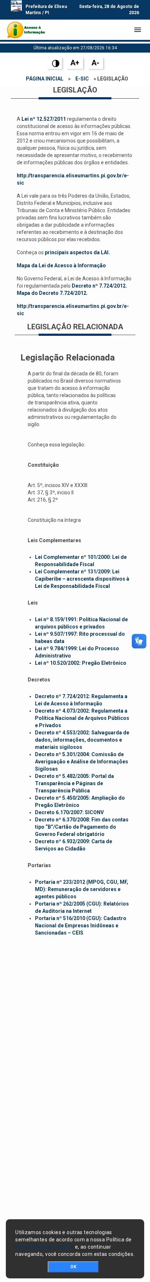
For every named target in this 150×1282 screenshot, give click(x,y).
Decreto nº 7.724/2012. (99, 286)
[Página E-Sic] (26, 29)
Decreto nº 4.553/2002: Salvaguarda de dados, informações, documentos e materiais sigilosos (82, 740)
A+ (74, 62)
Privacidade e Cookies (44, 1247)
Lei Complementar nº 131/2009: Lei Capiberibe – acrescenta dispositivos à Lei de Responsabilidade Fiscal (82, 579)
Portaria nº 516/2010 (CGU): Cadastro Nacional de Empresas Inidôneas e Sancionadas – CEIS (80, 925)
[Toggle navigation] (137, 29)
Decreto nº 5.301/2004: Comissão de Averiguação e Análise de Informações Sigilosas (81, 761)
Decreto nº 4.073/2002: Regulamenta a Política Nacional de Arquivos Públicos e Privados (82, 718)
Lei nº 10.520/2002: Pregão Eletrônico (80, 663)
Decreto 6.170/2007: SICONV (69, 812)
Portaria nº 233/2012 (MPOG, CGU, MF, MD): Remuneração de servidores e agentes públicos (81, 889)
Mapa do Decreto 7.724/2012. (52, 293)
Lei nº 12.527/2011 (43, 119)
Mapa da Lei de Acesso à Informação (61, 265)
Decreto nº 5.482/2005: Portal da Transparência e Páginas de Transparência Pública (74, 783)
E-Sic (82, 79)
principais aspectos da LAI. (77, 252)
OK (73, 1266)
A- (95, 62)
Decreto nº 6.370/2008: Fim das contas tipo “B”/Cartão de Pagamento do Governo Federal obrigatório (82, 827)
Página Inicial (44, 79)
